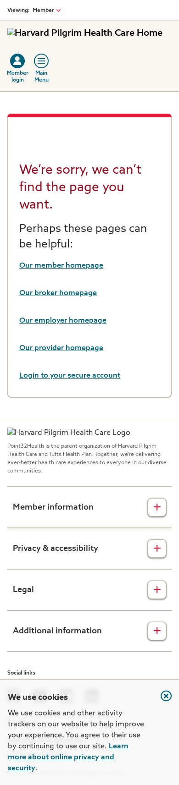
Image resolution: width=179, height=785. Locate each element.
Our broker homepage (58, 293)
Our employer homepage (62, 320)
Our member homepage (61, 265)
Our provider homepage (61, 348)
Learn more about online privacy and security (68, 757)
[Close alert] (161, 701)
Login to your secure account (69, 375)
